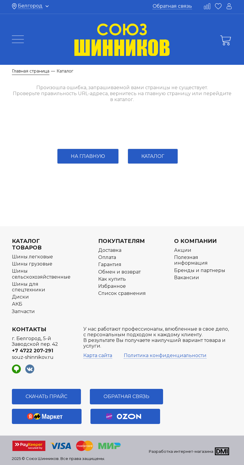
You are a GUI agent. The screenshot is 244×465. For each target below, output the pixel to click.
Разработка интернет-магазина (181, 451)
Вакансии (186, 277)
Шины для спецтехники (28, 287)
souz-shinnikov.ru (33, 357)
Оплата (107, 257)
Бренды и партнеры (199, 270)
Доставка (109, 250)
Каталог (152, 156)
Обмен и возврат (119, 272)
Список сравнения (122, 293)
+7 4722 (32, 351)
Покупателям (121, 241)
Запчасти (23, 311)
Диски (20, 297)
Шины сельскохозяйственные (41, 273)
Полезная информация (191, 260)
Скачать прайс (46, 396)
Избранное (112, 286)
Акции (182, 250)
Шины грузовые (32, 264)
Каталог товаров (27, 244)
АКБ (17, 304)
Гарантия (109, 264)
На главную (88, 156)
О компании (195, 241)
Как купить (112, 279)
